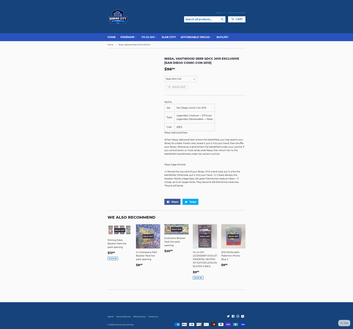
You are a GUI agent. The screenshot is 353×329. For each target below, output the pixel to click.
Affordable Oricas (195, 37)
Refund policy (139, 316)
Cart (239, 19)
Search (111, 316)
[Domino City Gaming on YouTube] (242, 316)
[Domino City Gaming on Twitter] (228, 316)
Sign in (219, 12)
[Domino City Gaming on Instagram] (237, 316)
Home (112, 37)
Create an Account (236, 12)
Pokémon (128, 37)
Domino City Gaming (123, 324)
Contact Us (153, 316)
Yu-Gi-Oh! (148, 37)
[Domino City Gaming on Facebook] (233, 316)
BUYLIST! (222, 37)
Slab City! (169, 37)
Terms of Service (123, 316)
